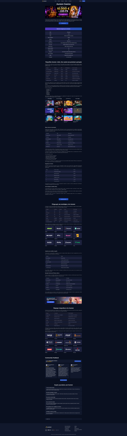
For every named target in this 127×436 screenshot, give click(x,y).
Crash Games (67, 98)
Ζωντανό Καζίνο (58, 98)
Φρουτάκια (77, 98)
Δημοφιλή (49, 98)
